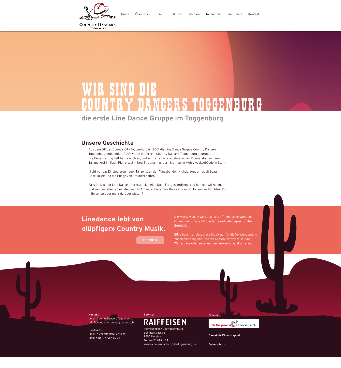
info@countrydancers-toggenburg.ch (111, 322)
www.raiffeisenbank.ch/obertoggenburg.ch (170, 344)
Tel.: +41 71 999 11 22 (156, 340)
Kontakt (94, 314)
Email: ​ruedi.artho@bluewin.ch (107, 334)
